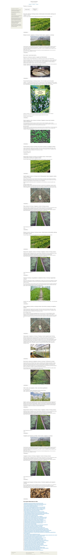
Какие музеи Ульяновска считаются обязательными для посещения (34, 514)
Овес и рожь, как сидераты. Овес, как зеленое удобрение (35, 388)
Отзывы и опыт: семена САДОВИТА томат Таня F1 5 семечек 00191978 (34, 507)
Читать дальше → (26, 32)
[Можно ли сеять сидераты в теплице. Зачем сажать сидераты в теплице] (40, 41)
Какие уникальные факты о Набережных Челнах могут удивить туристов (34, 508)
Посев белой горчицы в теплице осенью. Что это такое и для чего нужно (38, 81)
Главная (30, 4)
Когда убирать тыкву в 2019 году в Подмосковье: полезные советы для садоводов (36, 540)
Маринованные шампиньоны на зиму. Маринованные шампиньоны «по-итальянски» (36, 531)
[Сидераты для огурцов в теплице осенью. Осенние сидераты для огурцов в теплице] (40, 493)
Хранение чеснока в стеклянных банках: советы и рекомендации (33, 519)
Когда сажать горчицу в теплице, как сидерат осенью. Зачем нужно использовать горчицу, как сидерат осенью (37, 157)
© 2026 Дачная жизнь (14, 552)
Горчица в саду (27, 9)
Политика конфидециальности (29, 553)
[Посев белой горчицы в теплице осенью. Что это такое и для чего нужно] (40, 99)
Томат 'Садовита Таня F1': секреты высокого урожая (31, 510)
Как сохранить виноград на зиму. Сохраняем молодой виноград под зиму (35, 537)
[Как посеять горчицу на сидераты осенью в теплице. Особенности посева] (40, 377)
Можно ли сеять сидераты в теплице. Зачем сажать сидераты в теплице (38, 35)
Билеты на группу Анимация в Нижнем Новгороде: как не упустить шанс (34, 506)
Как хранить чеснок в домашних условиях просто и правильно (33, 516)
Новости (33, 4)
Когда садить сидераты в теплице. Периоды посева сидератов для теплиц (39, 336)
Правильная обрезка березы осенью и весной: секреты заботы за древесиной (35, 545)
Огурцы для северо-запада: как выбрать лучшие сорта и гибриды (33, 543)
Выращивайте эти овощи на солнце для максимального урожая (33, 538)
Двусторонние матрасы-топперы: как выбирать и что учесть (33, 536)
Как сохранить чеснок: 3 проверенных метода (31, 515)
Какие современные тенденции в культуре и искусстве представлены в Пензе (35, 512)
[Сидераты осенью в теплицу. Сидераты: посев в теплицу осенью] (40, 468)
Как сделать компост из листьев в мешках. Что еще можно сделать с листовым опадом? (16, 25)
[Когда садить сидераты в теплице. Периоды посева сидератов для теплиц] (40, 351)
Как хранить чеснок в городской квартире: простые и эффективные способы (35, 517)
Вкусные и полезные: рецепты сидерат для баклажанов (35, 57)
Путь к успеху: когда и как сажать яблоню (30, 523)
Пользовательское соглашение (31, 552)
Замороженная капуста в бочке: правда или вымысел (32, 546)
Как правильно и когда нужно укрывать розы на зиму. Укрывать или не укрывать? (36, 528)
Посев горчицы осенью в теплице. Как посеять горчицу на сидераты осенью (39, 146)
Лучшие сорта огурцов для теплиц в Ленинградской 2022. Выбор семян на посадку (36, 529)
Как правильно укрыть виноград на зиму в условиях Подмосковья (34, 544)
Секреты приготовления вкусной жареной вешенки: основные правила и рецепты (36, 548)
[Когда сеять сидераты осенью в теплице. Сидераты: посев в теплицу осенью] (40, 264)
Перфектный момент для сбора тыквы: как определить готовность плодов (35, 521)
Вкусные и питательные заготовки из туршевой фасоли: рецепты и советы (35, 539)
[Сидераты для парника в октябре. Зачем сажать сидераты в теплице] (40, 441)
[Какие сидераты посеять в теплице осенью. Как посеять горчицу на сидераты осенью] (40, 325)
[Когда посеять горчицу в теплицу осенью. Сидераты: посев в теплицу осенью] (40, 422)
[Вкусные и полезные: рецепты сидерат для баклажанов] (40, 71)
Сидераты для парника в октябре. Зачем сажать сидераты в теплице (37, 435)
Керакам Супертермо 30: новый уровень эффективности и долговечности (35, 542)
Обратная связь (41, 552)
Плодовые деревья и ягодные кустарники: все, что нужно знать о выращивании (36, 524)
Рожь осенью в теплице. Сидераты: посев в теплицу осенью (36, 206)
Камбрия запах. (13, 14)
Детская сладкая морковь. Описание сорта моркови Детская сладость (34, 535)
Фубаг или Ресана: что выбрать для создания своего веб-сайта (33, 525)
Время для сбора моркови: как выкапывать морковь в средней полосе (34, 527)
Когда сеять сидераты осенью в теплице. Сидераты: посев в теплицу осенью (39, 251)
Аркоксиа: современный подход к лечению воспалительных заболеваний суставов (16, 22)
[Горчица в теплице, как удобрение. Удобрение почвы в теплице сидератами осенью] (40, 293)
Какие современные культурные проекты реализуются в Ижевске (33, 509)
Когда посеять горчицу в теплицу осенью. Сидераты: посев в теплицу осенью (39, 409)
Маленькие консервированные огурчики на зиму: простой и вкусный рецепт (35, 504)
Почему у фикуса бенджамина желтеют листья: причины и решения (34, 511)
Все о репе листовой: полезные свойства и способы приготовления (34, 541)
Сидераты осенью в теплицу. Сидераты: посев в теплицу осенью (37, 456)
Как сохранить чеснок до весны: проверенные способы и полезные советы (35, 518)
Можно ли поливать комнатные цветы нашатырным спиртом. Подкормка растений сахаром (37, 530)
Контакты (27, 552)
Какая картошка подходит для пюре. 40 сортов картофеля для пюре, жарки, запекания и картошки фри (16, 19)
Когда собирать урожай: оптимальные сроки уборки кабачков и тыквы (34, 547)
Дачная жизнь (34, 1)
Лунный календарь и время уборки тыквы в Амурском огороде (33, 522)
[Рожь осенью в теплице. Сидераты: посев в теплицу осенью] (40, 218)
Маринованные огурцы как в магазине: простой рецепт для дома (33, 503)
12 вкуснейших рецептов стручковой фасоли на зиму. (32, 534)
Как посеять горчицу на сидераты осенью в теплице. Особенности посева (38, 361)
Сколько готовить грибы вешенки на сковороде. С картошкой (33, 526)
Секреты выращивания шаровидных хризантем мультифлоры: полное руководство (36, 513)
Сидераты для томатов (35, 9)
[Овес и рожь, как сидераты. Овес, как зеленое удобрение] (40, 396)
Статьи (37, 4)
